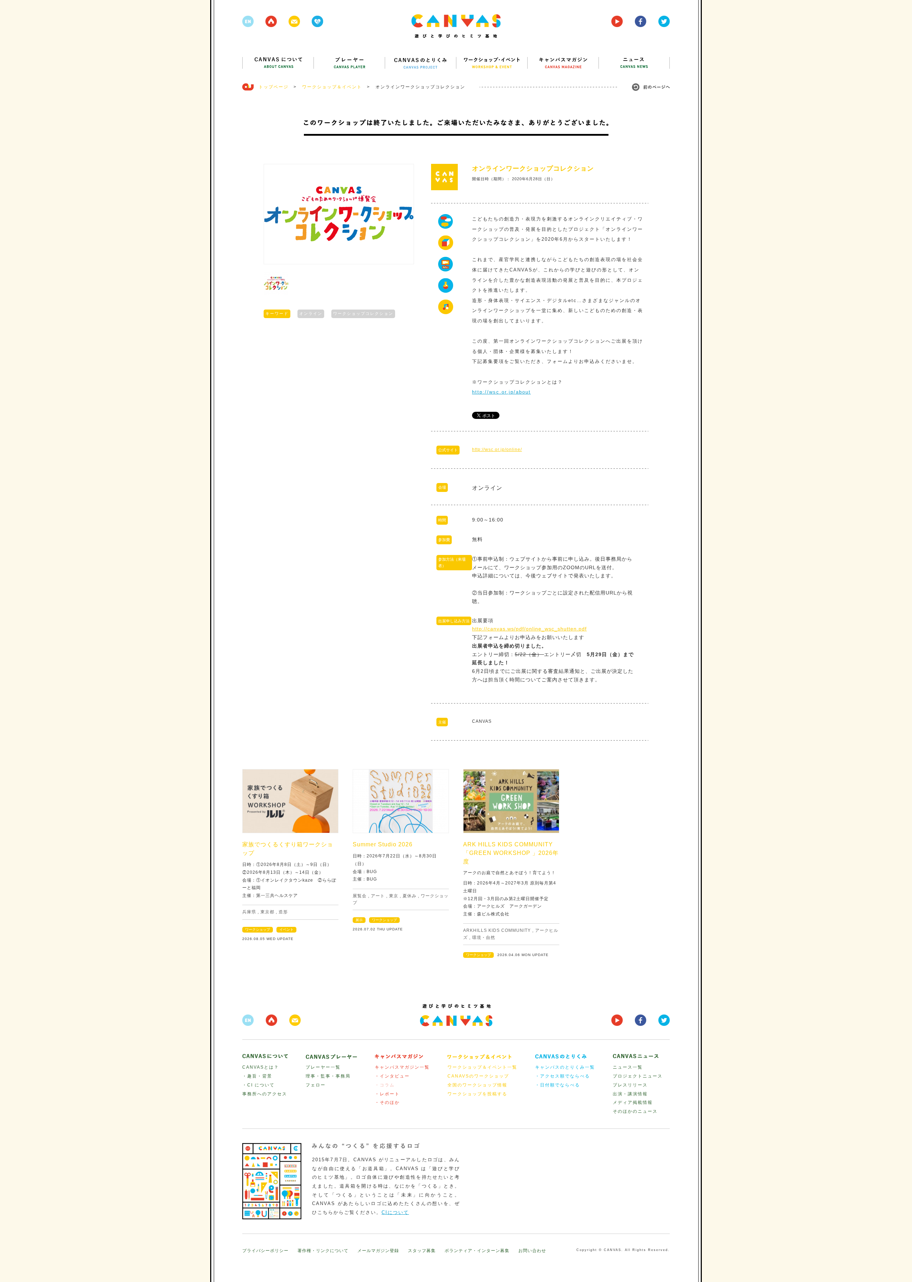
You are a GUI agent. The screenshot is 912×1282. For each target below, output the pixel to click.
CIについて (395, 1212)
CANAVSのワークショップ (478, 1076)
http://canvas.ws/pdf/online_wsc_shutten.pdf (529, 629)
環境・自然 (483, 937)
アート (378, 895)
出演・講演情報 (630, 1093)
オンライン (310, 313)
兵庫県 (249, 911)
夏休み (409, 895)
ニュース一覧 (628, 1067)
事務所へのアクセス (264, 1093)
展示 (359, 920)
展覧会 (360, 895)
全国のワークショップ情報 (477, 1085)
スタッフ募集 (422, 1250)
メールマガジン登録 (378, 1250)
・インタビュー (392, 1076)
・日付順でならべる (557, 1085)
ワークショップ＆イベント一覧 (482, 1067)
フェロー (316, 1085)
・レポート (387, 1093)
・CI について (258, 1085)
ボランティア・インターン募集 (477, 1250)
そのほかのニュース (635, 1111)
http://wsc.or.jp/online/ (497, 449)
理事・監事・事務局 (328, 1076)
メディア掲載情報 (633, 1102)
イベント (286, 929)
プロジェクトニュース (638, 1076)
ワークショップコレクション (363, 313)
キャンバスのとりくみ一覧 (565, 1067)
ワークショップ (257, 929)
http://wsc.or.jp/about (501, 392)
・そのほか (387, 1102)
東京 (393, 895)
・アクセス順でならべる (562, 1076)
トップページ (274, 86)
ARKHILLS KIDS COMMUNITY (497, 930)
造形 (283, 911)
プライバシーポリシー (265, 1250)
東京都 (267, 911)
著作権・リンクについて (322, 1250)
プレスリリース (630, 1085)
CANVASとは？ (260, 1067)
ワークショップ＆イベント (332, 86)
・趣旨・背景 (257, 1076)
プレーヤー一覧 (323, 1067)
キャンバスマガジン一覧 (402, 1067)
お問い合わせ (532, 1250)
